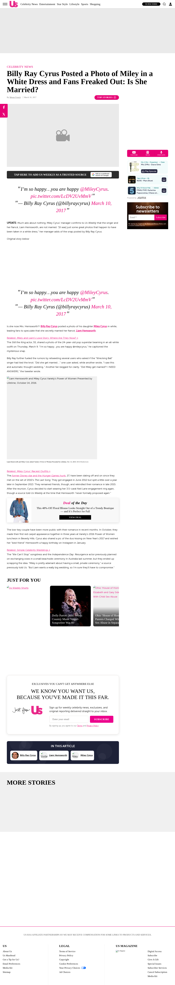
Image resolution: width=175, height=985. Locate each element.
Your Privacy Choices (69, 968)
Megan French (15, 97)
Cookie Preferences (68, 964)
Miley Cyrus (100, 326)
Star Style (62, 4)
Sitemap (7, 972)
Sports (84, 4)
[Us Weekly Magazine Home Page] (14, 4)
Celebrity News (29, 4)
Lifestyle (74, 4)
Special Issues (154, 964)
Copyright (64, 959)
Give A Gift (153, 959)
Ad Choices (64, 972)
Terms (79, 726)
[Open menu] (5, 4)
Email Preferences (11, 964)
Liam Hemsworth (86, 330)
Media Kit (7, 968)
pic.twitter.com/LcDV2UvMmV (61, 196)
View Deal (75, 517)
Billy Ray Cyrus (49, 326)
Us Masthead (9, 955)
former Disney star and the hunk (38, 475)
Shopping (95, 4)
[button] (164, 4)
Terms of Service (67, 951)
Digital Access (155, 951)
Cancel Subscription (157, 972)
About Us (7, 951)
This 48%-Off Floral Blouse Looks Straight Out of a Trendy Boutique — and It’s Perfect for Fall (75, 510)
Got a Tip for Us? (11, 959)
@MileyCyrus (94, 189)
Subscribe (151, 4)
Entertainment (47, 4)
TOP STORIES (105, 97)
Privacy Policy (93, 726)
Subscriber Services (157, 968)
